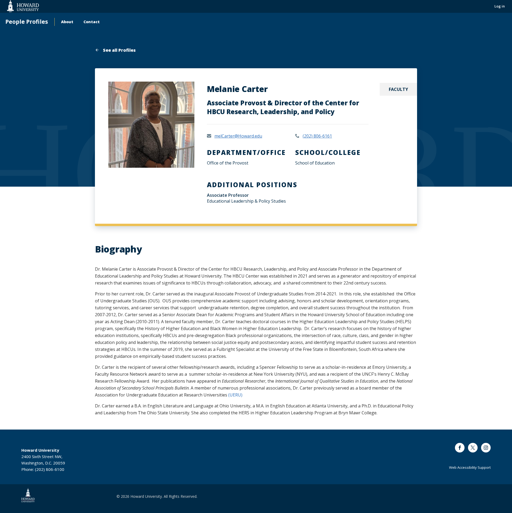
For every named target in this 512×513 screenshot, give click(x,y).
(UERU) (235, 395)
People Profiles (26, 21)
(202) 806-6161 (317, 136)
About (67, 21)
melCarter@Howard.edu (238, 136)
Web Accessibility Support (470, 467)
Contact (91, 21)
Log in (499, 6)
